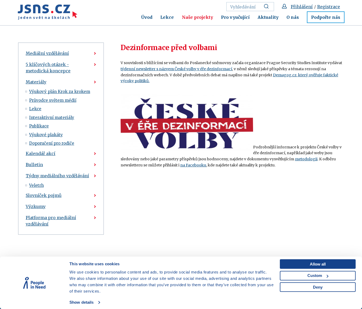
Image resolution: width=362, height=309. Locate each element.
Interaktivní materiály (51, 117)
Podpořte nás (325, 17)
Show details (81, 302)
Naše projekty (197, 17)
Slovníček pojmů (43, 195)
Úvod (146, 17)
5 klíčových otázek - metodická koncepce (48, 67)
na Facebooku (193, 165)
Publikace (39, 126)
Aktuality (268, 17)
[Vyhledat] (268, 6)
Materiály (36, 82)
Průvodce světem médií (52, 100)
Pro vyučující (235, 17)
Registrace (328, 6)
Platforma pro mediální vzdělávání (51, 221)
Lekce (167, 17)
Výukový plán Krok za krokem (59, 91)
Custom (314, 275)
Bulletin (34, 164)
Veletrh (36, 185)
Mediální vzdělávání (47, 53)
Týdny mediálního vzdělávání (57, 175)
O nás (292, 17)
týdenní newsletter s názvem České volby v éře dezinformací (176, 69)
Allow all (318, 264)
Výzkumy (36, 206)
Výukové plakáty (46, 134)
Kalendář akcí (40, 153)
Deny (318, 287)
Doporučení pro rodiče (51, 143)
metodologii (306, 159)
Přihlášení (302, 6)
